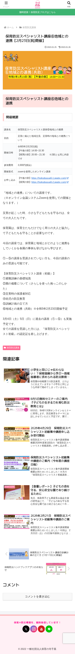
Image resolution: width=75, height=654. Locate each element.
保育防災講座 (13, 347)
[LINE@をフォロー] (49, 628)
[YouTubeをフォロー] (41, 628)
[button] (68, 538)
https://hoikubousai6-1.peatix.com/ (48, 178)
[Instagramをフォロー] (33, 628)
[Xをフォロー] (25, 628)
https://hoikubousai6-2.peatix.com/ (48, 182)
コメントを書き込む (37, 596)
